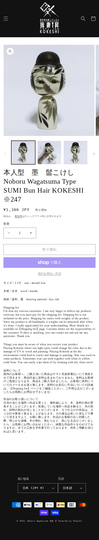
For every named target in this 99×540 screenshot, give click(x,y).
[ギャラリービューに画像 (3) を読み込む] (75, 153)
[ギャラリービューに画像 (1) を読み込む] (23, 153)
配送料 (18, 216)
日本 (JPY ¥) (33, 488)
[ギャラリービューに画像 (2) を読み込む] (49, 153)
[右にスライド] (94, 154)
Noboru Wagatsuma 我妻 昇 (42, 521)
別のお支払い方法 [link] (49, 273)
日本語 (67, 488)
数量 (6, 224)
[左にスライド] (5, 154)
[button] (6, 19)
